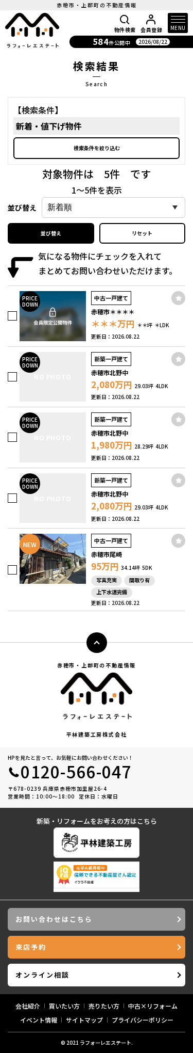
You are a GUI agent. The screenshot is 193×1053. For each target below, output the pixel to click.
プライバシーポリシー (142, 1019)
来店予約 (30, 947)
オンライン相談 (42, 975)
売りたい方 (104, 1005)
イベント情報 (38, 1019)
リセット (142, 233)
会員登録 (151, 29)
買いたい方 (64, 1005)
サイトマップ (84, 1019)
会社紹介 (27, 1005)
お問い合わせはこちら (54, 919)
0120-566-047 (76, 771)
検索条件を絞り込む (97, 148)
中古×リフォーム (153, 1005)
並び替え (51, 233)
